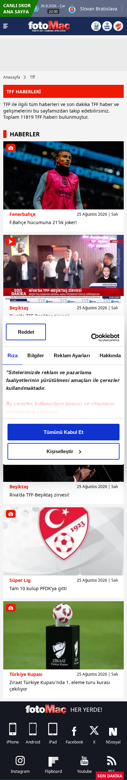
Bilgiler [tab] (35, 355)
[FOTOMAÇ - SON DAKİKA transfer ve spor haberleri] (49, 26)
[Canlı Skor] (107, 26)
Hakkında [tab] (110, 355)
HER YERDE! (86, 709)
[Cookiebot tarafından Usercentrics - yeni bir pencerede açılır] (91, 337)
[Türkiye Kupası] (118, 26)
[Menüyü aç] (5, 26)
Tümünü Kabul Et (63, 432)
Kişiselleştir (60, 451)
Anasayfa (11, 77)
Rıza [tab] (12, 355)
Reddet (26, 332)
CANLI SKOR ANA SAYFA (17, 8)
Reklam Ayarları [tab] (72, 355)
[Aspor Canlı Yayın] (96, 26)
